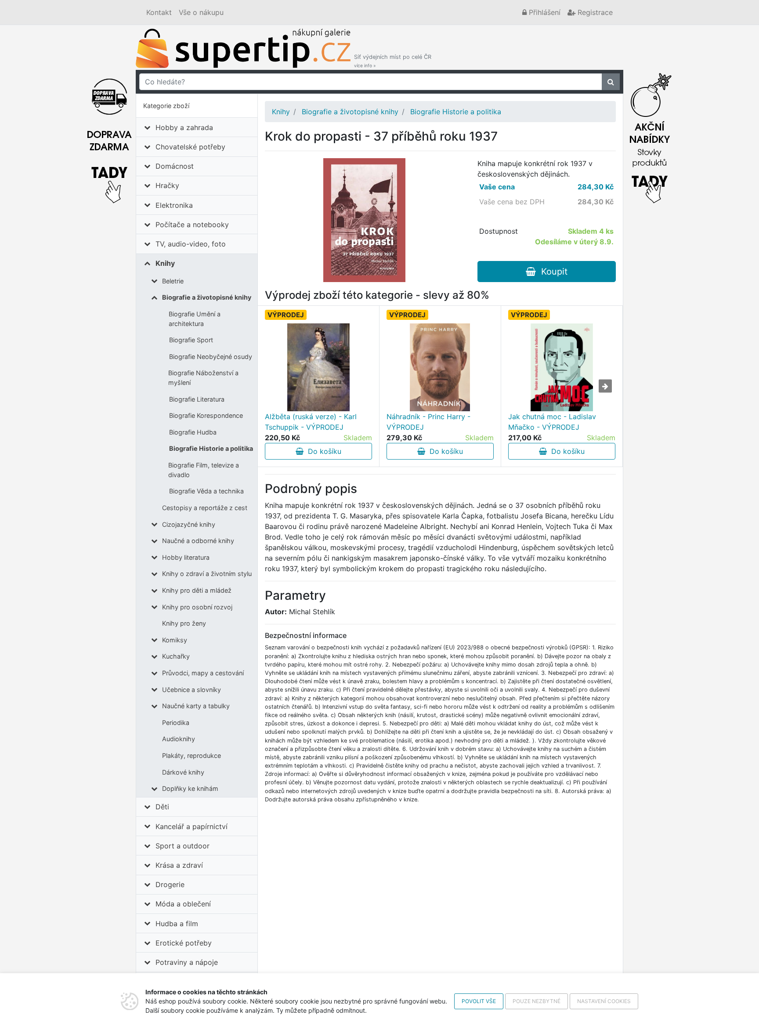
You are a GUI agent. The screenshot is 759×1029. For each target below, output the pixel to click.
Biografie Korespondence (206, 415)
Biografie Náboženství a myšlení (203, 377)
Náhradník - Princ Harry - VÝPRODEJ (428, 421)
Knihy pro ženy (184, 623)
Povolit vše (479, 1001)
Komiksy (174, 640)
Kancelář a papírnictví (191, 826)
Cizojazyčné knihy (188, 524)
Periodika (175, 722)
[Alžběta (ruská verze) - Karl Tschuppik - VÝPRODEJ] (318, 367)
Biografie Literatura (196, 399)
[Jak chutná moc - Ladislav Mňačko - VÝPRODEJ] (562, 367)
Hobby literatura (186, 557)
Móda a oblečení (183, 903)
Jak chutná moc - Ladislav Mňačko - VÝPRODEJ (552, 421)
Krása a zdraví (179, 865)
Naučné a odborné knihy (198, 540)
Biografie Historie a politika (211, 448)
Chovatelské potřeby (190, 146)
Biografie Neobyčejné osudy (210, 356)
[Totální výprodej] (649, 135)
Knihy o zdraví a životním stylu (207, 573)
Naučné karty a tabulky (196, 706)
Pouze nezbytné (536, 1001)
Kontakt (159, 12)
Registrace (594, 12)
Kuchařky (176, 656)
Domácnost (174, 166)
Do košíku (322, 451)
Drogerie (169, 884)
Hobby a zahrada (184, 127)
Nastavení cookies (604, 1001)
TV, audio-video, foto (190, 243)
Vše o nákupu (201, 12)
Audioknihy (178, 739)
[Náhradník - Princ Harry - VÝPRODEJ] (440, 367)
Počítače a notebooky (192, 224)
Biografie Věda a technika (206, 491)
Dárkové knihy (183, 772)
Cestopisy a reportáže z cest (204, 507)
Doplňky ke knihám (190, 788)
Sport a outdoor (182, 845)
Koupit (551, 271)
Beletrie (173, 281)
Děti (162, 806)
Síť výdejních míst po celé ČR (392, 61)
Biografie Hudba (193, 432)
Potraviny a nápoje (186, 962)
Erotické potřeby (183, 942)
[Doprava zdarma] (109, 135)
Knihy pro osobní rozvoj (197, 607)
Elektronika (174, 205)
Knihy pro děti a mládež (196, 590)
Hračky (167, 185)
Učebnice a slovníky (191, 689)
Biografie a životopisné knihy (206, 297)
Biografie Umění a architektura (194, 318)
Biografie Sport (191, 340)
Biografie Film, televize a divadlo (203, 469)
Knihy (165, 263)
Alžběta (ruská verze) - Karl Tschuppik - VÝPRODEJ (311, 421)
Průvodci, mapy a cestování (203, 673)
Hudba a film (176, 923)
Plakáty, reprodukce (191, 755)
